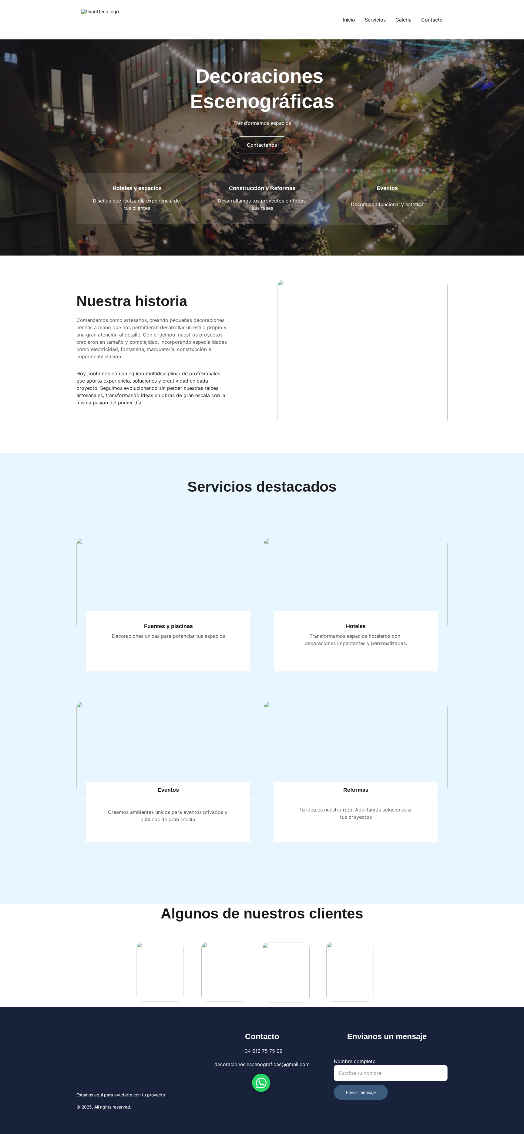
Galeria (403, 20)
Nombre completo (355, 1061)
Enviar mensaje (361, 1092)
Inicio (349, 20)
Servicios (375, 20)
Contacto (432, 20)
